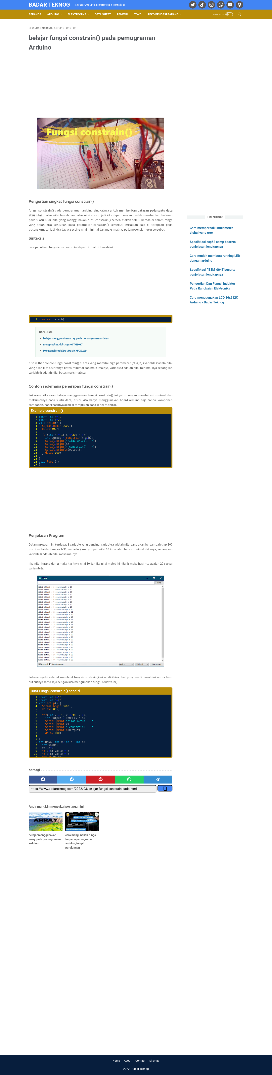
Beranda (35, 14)
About (127, 1060)
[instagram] (211, 4)
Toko (138, 14)
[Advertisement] (100, 85)
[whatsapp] (220, 4)
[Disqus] (100, 990)
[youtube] (229, 4)
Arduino (53, 14)
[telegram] (158, 780)
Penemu (122, 14)
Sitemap (154, 1060)
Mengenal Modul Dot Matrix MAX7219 (64, 350)
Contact (140, 1060)
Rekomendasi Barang (163, 14)
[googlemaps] (239, 4)
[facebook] (43, 780)
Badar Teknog (49, 4)
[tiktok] (201, 4)
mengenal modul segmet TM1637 (62, 344)
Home (116, 1060)
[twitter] (192, 4)
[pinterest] (100, 780)
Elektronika (77, 14)
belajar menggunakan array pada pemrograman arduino (76, 338)
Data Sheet (103, 14)
